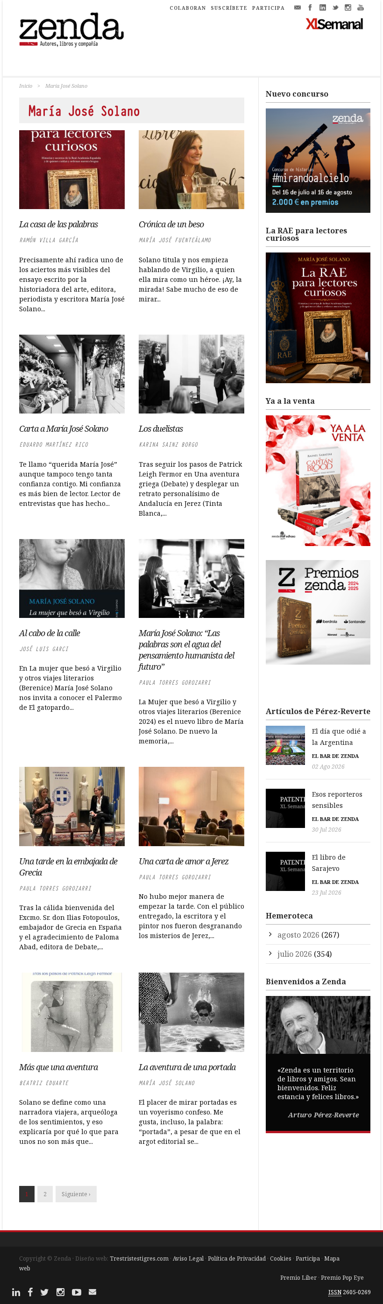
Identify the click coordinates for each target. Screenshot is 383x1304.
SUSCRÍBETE (229, 8)
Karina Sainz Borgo (168, 445)
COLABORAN (188, 8)
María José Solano (166, 1083)
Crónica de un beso (171, 224)
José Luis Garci (43, 649)
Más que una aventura (58, 1067)
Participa (308, 1258)
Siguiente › (76, 1194)
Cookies (280, 1258)
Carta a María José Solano (63, 428)
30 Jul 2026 (326, 830)
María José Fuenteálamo (175, 240)
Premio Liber (298, 1278)
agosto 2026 (298, 935)
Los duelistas (161, 428)
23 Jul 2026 (326, 893)
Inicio (25, 85)
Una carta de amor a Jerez (183, 861)
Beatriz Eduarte (43, 1083)
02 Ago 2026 (328, 767)
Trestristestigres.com (139, 1258)
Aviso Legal (188, 1258)
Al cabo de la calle (49, 632)
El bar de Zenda (335, 755)
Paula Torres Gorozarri (175, 683)
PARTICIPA (268, 8)
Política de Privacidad (237, 1258)
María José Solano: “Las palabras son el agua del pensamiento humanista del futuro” (186, 649)
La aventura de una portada (187, 1067)
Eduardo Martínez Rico (53, 445)
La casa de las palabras (58, 224)
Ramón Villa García (48, 240)
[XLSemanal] (334, 23)
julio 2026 (294, 954)
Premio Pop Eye (342, 1278)
